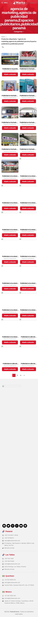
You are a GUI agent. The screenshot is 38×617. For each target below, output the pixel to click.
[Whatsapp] (17, 526)
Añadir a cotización (10, 74)
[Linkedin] (25, 526)
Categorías (18, 31)
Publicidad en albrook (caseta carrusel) (28, 337)
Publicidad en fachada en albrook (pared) (28, 149)
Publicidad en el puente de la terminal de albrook (10, 69)
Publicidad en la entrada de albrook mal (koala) (28, 256)
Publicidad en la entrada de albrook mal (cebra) (10, 176)
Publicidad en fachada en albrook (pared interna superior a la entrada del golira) (28, 122)
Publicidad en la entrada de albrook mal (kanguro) (10, 256)
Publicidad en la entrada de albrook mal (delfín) (28, 176)
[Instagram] (12, 526)
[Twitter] (8, 526)
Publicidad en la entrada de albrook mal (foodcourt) (10, 230)
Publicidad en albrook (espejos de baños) (28, 364)
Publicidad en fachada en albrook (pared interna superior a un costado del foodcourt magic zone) (10, 149)
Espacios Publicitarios (10, 71)
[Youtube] (21, 526)
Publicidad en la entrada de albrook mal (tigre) (10, 337)
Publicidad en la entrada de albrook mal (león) (10, 283)
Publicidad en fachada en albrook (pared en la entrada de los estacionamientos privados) (28, 69)
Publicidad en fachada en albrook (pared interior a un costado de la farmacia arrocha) (9, 122)
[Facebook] (4, 526)
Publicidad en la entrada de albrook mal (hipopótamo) (28, 230)
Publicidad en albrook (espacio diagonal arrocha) (10, 364)
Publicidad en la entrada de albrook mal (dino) (10, 203)
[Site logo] (19, 2)
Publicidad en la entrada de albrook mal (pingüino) (10, 310)
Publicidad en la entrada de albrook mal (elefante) (28, 203)
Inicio (3, 37)
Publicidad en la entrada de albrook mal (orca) (28, 283)
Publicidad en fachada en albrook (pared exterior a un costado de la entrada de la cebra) (10, 96)
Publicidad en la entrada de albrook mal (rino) (28, 310)
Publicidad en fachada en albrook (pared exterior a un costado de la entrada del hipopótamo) (28, 96)
